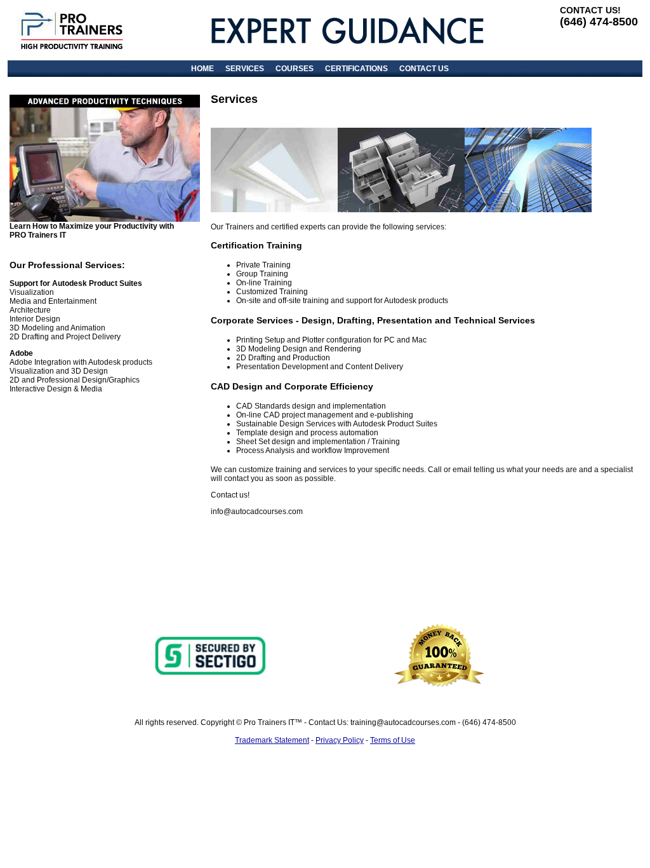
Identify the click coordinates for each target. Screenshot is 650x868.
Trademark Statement (272, 740)
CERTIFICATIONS (356, 68)
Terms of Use (392, 740)
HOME (202, 68)
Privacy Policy (339, 740)
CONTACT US (424, 68)
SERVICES (244, 68)
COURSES (294, 68)
